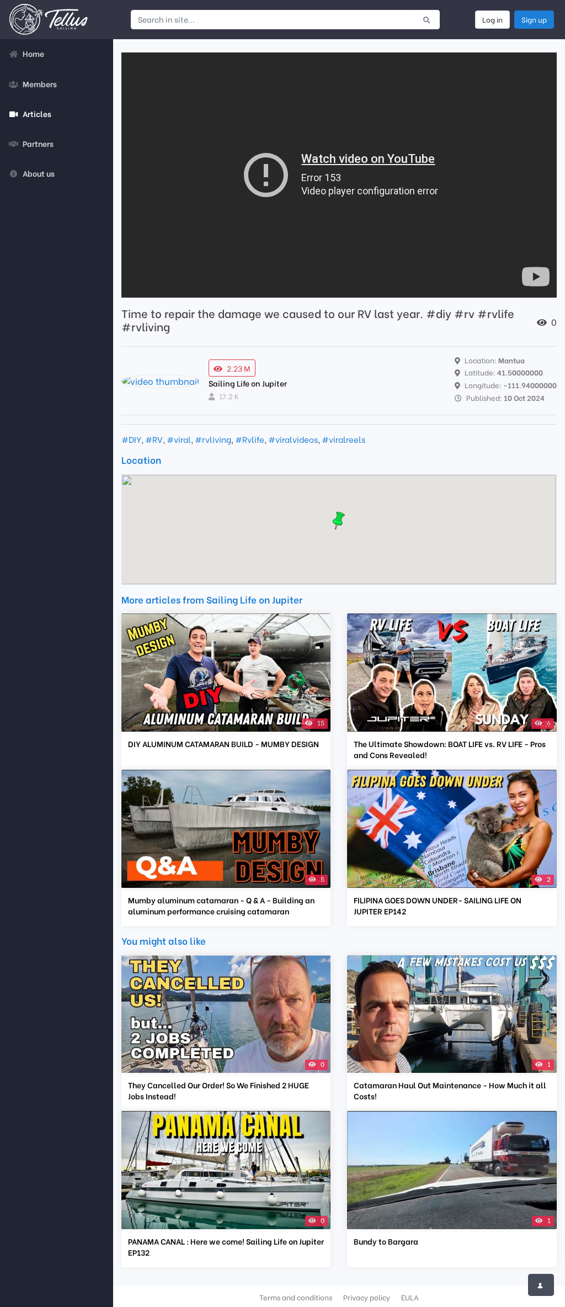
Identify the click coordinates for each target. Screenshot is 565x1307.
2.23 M (238, 368)
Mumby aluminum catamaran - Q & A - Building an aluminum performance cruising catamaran (221, 906)
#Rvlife (249, 439)
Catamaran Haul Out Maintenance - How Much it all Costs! (450, 1091)
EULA (410, 1297)
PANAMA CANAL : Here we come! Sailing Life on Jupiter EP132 (226, 1247)
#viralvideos (293, 439)
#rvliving (213, 439)
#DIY (131, 439)
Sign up (534, 19)
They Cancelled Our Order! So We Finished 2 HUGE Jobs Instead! (218, 1091)
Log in (492, 19)
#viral (179, 439)
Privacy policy (366, 1297)
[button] (339, 520)
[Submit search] (427, 19)
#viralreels (343, 439)
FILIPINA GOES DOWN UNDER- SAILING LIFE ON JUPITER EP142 (437, 906)
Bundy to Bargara (386, 1241)
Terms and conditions (295, 1297)
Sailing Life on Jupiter (248, 383)
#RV (154, 439)
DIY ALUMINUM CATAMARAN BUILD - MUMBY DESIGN (223, 743)
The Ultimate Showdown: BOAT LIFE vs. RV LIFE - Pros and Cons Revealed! (450, 749)
